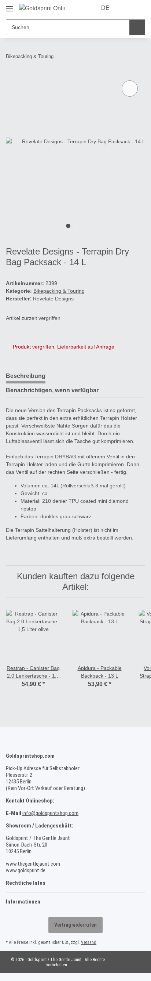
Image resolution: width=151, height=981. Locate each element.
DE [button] (105, 8)
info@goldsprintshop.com (50, 813)
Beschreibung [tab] (25, 376)
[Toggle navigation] (9, 6)
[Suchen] (137, 27)
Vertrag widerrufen (75, 925)
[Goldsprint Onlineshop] (42, 8)
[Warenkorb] (139, 8)
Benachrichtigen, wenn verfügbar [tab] (52, 390)
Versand (88, 942)
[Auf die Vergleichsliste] (130, 88)
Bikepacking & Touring (59, 291)
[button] (126, 8)
